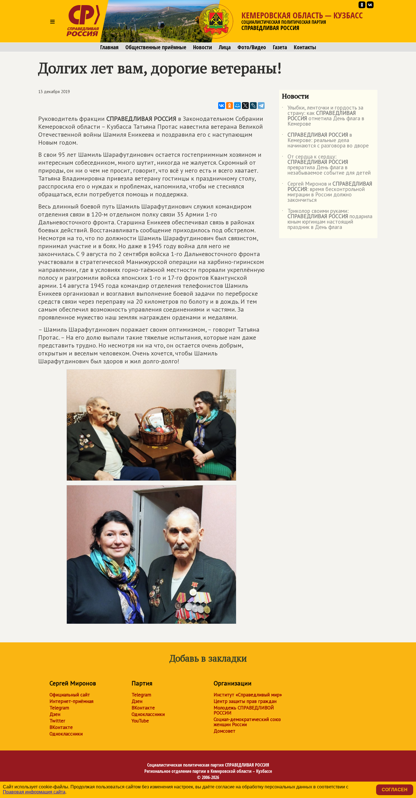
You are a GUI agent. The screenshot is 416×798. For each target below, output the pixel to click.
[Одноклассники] (229, 105)
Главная (109, 47)
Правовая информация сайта (34, 792)
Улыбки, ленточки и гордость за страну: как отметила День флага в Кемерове (323, 116)
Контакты (305, 47)
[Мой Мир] (237, 105)
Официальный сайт (70, 694)
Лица (225, 47)
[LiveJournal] (253, 105)
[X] (245, 105)
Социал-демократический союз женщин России (247, 722)
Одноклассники (66, 733)
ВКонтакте (61, 727)
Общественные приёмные (155, 47)
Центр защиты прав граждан (245, 701)
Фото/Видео (251, 47)
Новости (202, 47)
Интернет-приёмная (71, 701)
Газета (280, 47)
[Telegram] (261, 105)
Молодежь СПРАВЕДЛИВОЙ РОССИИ (244, 710)
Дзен (55, 714)
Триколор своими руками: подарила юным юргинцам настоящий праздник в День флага (327, 219)
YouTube (140, 720)
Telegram (59, 707)
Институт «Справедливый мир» (248, 694)
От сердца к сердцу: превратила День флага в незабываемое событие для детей (326, 165)
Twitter (57, 720)
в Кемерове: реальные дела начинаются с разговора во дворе (325, 140)
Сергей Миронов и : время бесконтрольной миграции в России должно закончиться (327, 192)
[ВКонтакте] (221, 105)
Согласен (395, 789)
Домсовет (224, 730)
